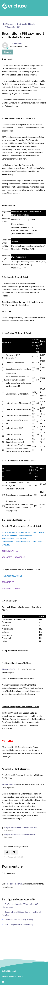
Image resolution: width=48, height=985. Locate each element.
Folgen (7, 52)
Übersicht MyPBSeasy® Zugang (18, 919)
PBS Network (8, 24)
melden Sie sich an (14, 883)
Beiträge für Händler (26, 24)
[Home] (14, 6)
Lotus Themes (17, 976)
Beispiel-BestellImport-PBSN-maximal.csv (20, 828)
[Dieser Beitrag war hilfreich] (7, 852)
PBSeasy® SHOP (12, 27)
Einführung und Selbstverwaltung (18, 924)
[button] (43, 6)
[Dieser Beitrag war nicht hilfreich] (14, 852)
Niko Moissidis (16, 44)
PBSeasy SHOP (9, 669)
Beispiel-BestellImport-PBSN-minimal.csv (20, 835)
